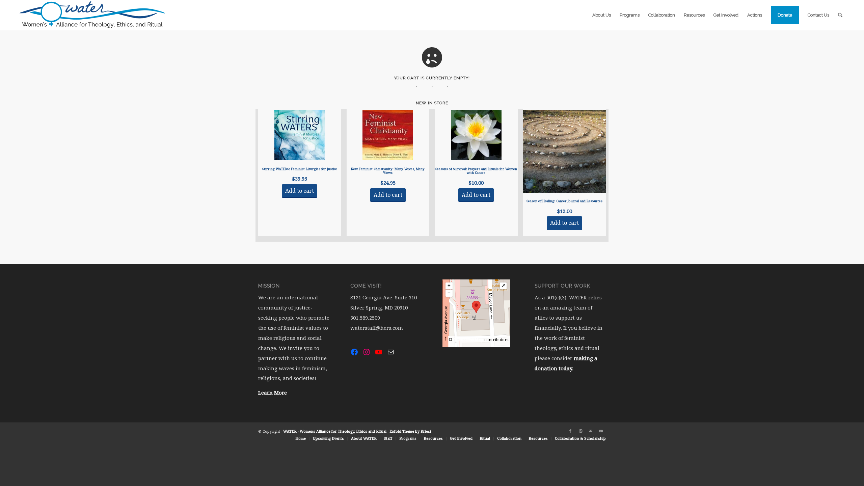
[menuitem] (601, 15)
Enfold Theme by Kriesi (410, 431)
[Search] (840, 15)
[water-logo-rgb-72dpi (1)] (92, 15)
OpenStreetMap (468, 340)
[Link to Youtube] (601, 431)
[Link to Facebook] (570, 431)
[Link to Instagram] (580, 431)
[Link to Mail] (591, 431)
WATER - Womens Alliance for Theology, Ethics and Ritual (334, 431)
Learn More (272, 393)
